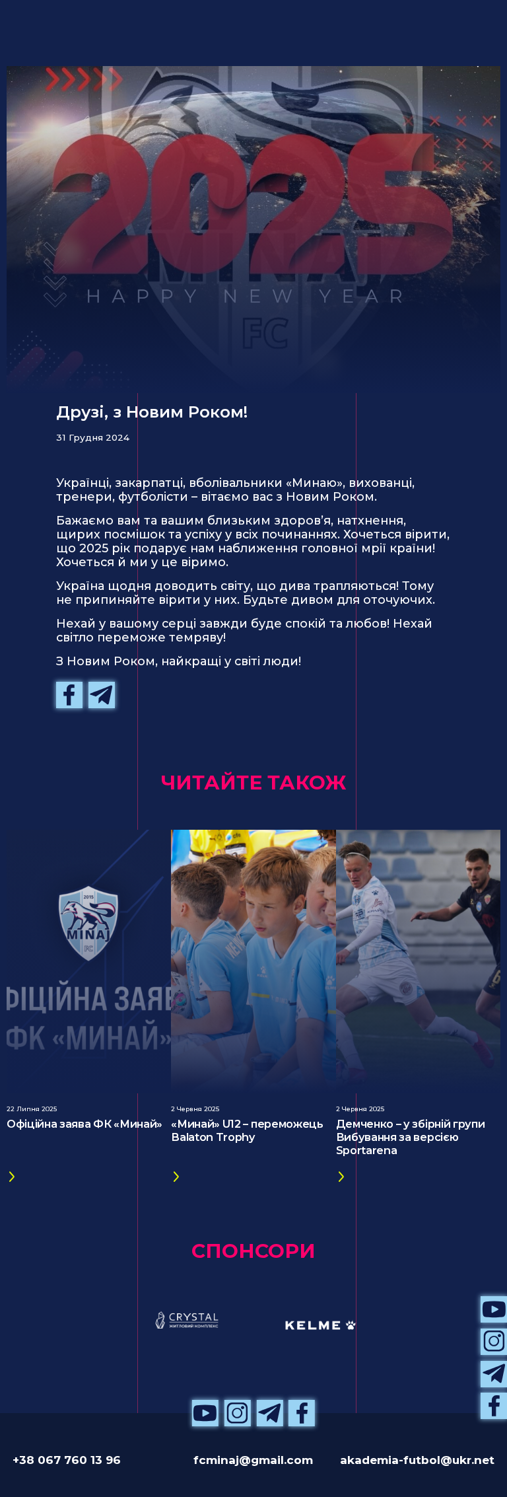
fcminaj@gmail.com (253, 1460)
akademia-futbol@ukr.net (417, 1460)
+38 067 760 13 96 (67, 1460)
